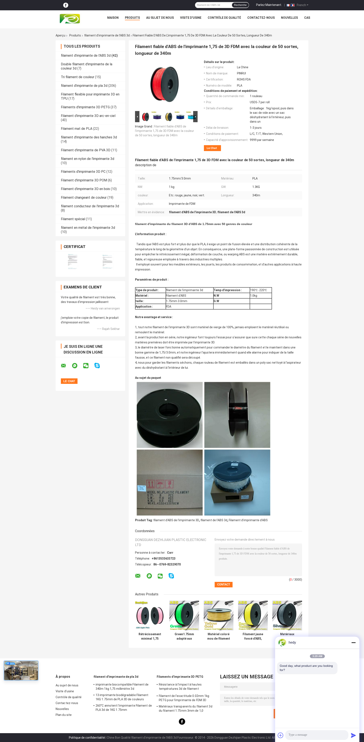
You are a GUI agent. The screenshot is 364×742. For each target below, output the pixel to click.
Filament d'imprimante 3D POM (84, 180)
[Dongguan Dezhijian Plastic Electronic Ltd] (71, 18)
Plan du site (64, 715)
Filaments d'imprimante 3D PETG (85, 107)
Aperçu (60, 35)
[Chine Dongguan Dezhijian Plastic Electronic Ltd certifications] (73, 261)
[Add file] (281, 735)
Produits (132, 17)
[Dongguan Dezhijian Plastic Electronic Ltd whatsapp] (77, 366)
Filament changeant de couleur (84, 198)
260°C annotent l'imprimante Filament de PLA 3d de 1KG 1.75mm (124, 707)
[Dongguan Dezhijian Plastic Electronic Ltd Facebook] (66, 5)
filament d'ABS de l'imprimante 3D (176, 520)
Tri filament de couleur (77, 77)
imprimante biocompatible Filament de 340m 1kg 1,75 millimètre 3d (122, 686)
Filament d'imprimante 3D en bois (85, 189)
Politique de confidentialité (87, 737)
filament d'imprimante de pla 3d (84, 86)
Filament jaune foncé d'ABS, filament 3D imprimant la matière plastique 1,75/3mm (253, 636)
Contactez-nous (261, 17)
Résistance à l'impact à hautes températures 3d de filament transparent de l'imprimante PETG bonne (187, 687)
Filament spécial (73, 219)
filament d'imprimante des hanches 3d (89, 137)
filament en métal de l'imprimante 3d (88, 228)
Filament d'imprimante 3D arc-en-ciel (88, 116)
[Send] (353, 735)
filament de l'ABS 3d (214, 520)
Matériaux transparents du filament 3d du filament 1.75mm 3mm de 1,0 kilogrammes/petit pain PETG (185, 709)
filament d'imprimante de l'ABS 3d (107, 35)
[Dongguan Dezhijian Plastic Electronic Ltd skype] (99, 366)
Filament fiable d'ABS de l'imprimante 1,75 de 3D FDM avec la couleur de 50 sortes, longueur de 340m (164, 131)
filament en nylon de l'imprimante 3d (87, 159)
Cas (307, 17)
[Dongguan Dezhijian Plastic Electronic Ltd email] (66, 366)
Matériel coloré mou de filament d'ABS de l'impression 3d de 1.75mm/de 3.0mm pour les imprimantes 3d (218, 636)
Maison (113, 17)
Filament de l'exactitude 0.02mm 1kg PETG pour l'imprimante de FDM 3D (184, 698)
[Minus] (353, 642)
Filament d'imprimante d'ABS (248, 520)
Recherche (240, 5)
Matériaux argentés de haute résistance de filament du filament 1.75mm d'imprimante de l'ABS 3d (287, 636)
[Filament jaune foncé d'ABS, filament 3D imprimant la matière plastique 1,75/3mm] (253, 615)
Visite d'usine (190, 17)
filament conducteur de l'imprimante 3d (90, 206)
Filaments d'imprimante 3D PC (83, 172)
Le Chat (212, 148)
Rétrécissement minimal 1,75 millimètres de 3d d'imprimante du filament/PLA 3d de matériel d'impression (150, 636)
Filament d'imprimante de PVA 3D (85, 150)
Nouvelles (289, 17)
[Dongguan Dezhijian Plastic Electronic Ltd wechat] (88, 366)
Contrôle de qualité (224, 17)
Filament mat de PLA (76, 129)
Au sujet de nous (160, 17)
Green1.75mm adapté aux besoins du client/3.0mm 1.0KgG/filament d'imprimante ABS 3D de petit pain (184, 636)
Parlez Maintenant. (269, 5)
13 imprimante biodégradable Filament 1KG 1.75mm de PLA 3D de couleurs (122, 697)
